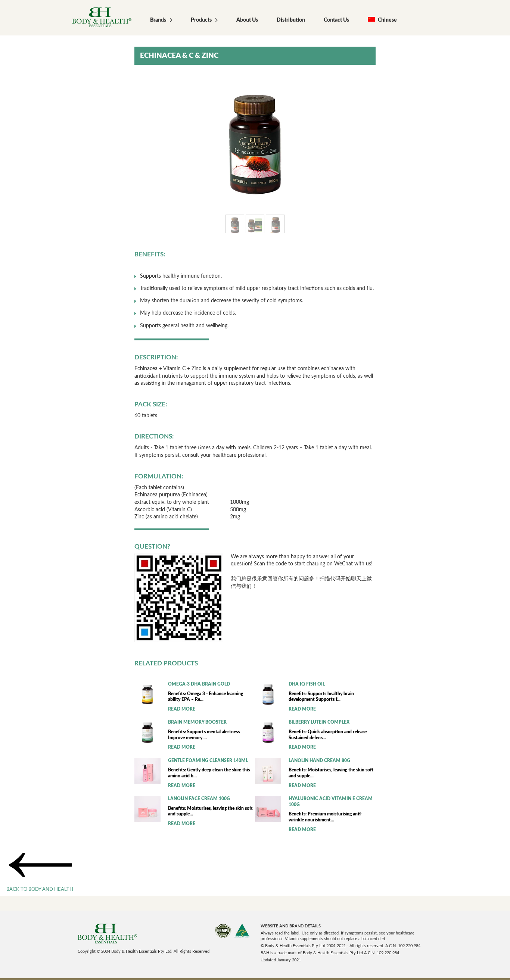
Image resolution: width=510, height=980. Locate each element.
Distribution (291, 20)
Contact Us (336, 20)
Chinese (387, 20)
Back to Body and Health (39, 889)
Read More (181, 709)
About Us (247, 20)
